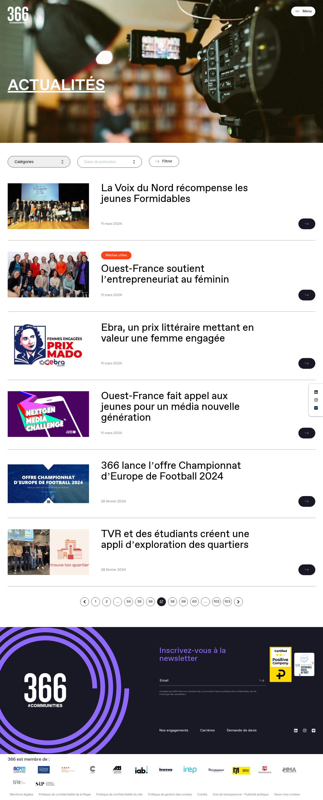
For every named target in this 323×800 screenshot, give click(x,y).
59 (183, 601)
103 (227, 601)
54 (129, 601)
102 (216, 601)
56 (151, 601)
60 (194, 601)
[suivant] (238, 601)
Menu (307, 11)
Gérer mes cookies (287, 794)
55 (140, 601)
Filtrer (166, 161)
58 (172, 601)
